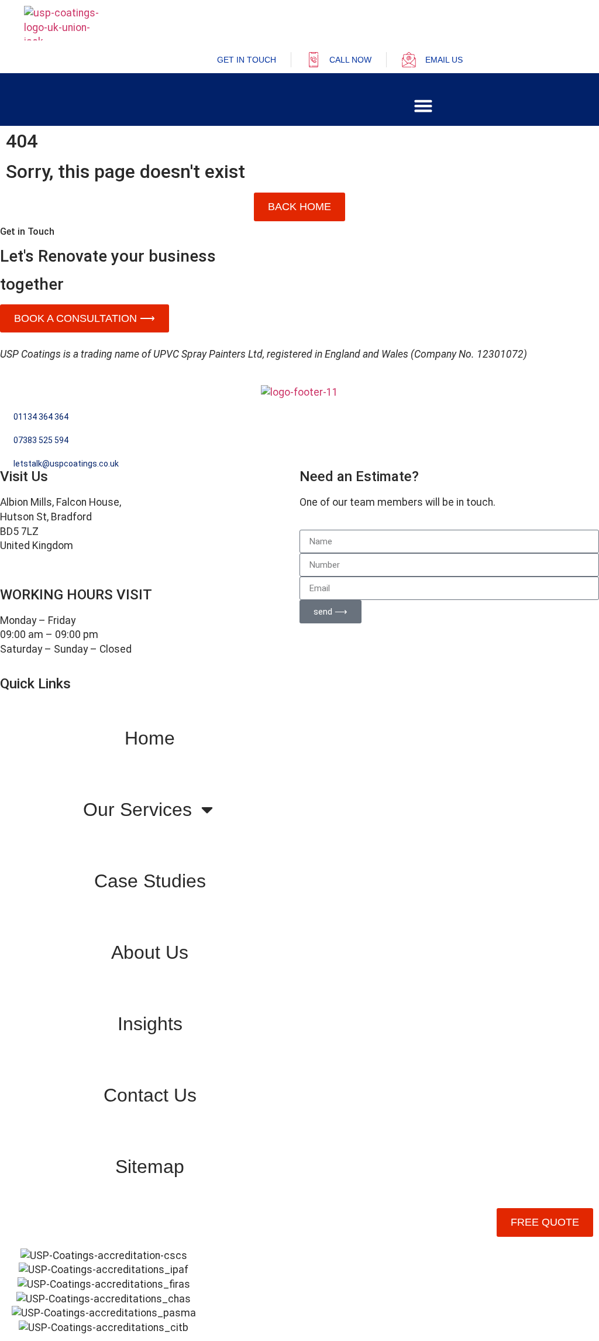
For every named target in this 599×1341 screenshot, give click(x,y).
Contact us (150, 1095)
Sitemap (149, 1166)
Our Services (137, 809)
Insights (150, 1023)
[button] (423, 106)
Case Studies (150, 880)
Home (150, 738)
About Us (149, 952)
